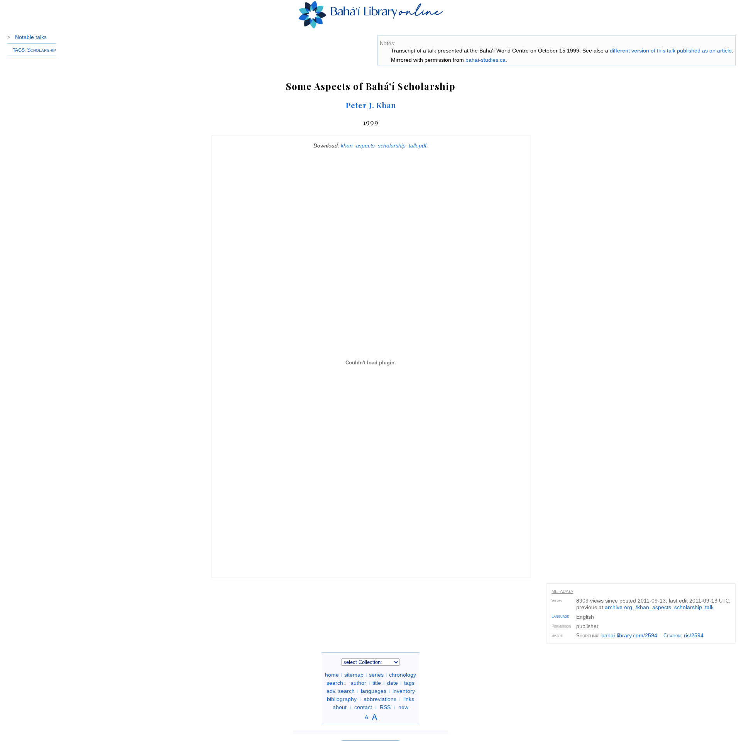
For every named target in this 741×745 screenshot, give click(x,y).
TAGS (19, 50)
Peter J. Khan (371, 105)
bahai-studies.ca (485, 60)
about (340, 707)
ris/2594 (694, 635)
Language (560, 616)
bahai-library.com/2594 (629, 635)
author (358, 683)
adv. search (341, 691)
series (376, 675)
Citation (672, 635)
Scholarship (41, 50)
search (335, 683)
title (376, 683)
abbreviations (380, 699)
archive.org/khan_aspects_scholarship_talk (659, 607)
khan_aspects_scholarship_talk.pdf (383, 145)
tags (409, 683)
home (332, 675)
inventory (403, 691)
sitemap (354, 675)
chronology (402, 675)
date (392, 683)
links (408, 699)
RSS (385, 707)
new (403, 707)
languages (373, 691)
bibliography (342, 699)
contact (363, 707)
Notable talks (31, 37)
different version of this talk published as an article (671, 50)
